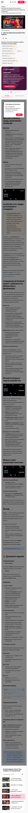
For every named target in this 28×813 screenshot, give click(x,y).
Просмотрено (7, 30)
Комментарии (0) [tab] (19, 95)
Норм (20, 50)
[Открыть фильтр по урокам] (22, 774)
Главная (3, 6)
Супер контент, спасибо (9, 48)
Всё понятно (6, 55)
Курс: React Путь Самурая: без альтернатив (11, 8)
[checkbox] (2, 30)
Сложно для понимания (9, 58)
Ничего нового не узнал (9, 53)
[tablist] (14, 96)
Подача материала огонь (9, 46)
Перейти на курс (9, 86)
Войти (21, 2)
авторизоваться (9, 111)
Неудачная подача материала (10, 60)
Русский (14, 2)
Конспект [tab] (7, 95)
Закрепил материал (8, 50)
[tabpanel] (14, 431)
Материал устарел (7, 63)
